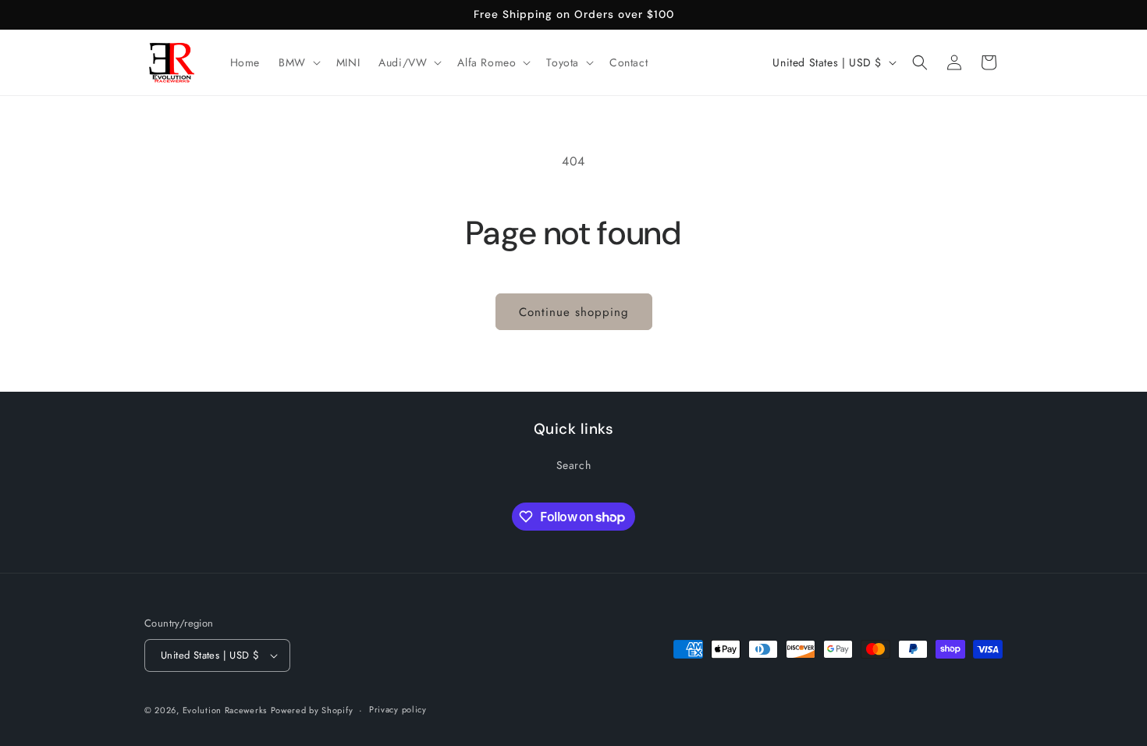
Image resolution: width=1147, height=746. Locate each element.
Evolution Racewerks (225, 710)
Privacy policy (398, 709)
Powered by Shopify (312, 710)
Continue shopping (574, 312)
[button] (298, 62)
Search (573, 465)
